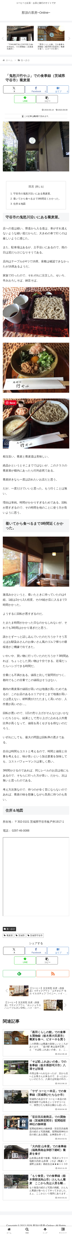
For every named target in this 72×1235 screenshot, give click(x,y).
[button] (47, 99)
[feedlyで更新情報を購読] (19, 973)
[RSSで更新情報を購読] (52, 973)
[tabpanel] (20, 38)
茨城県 (21, 935)
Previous (2, 38)
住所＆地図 (19, 203)
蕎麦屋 (9, 935)
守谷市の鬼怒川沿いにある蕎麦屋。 (32, 193)
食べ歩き (11, 929)
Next (69, 38)
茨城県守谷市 (36, 935)
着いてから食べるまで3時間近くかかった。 (37, 198)
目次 (31, 186)
